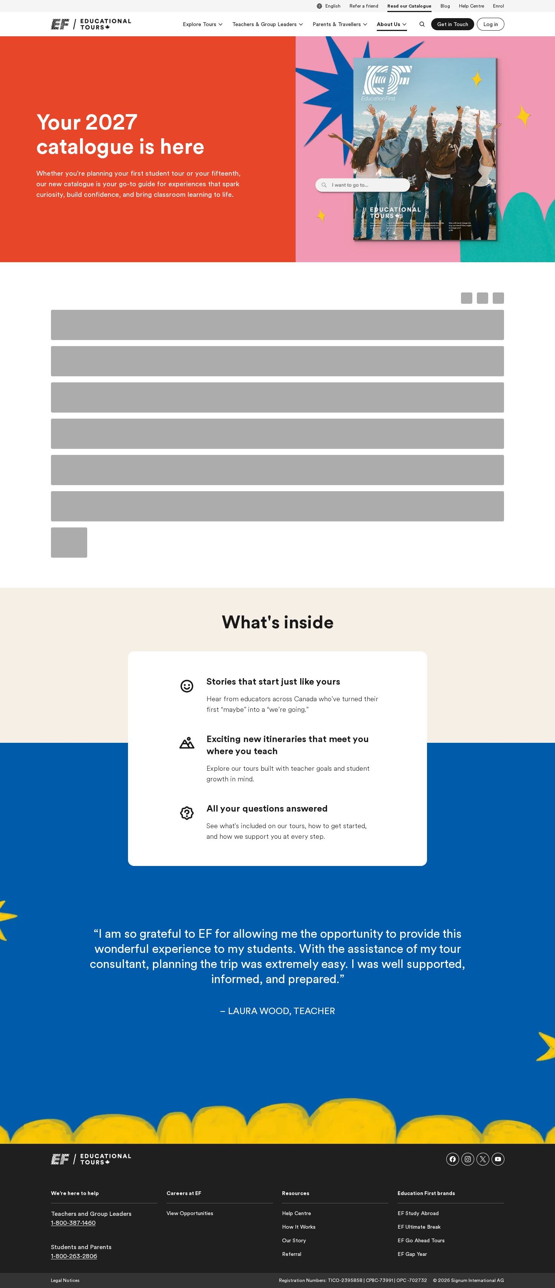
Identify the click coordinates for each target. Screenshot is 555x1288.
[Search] (422, 24)
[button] (453, 1159)
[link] (91, 24)
